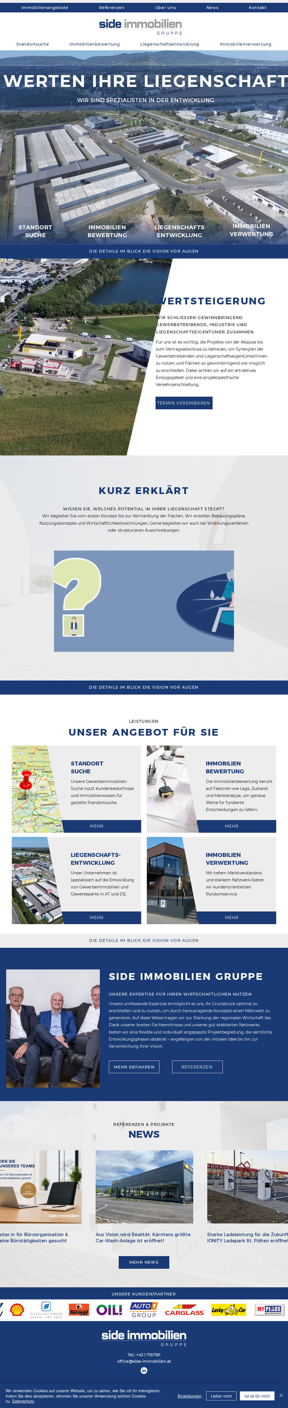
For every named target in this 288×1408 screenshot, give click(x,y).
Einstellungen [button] (190, 1396)
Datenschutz (23, 1401)
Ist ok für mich (257, 1396)
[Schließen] (281, 1395)
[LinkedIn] (144, 1370)
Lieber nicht (221, 1396)
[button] (227, 645)
